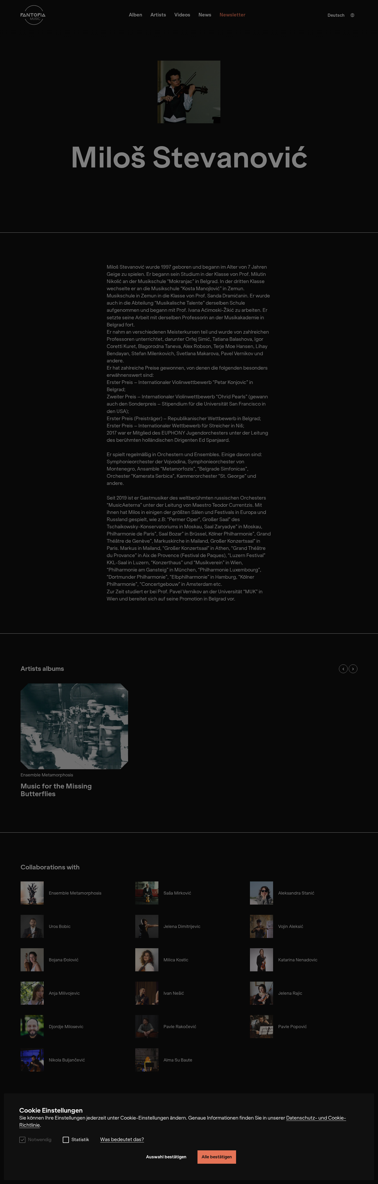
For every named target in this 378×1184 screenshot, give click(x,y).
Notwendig (39, 1139)
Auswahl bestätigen (166, 1156)
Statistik (80, 1139)
